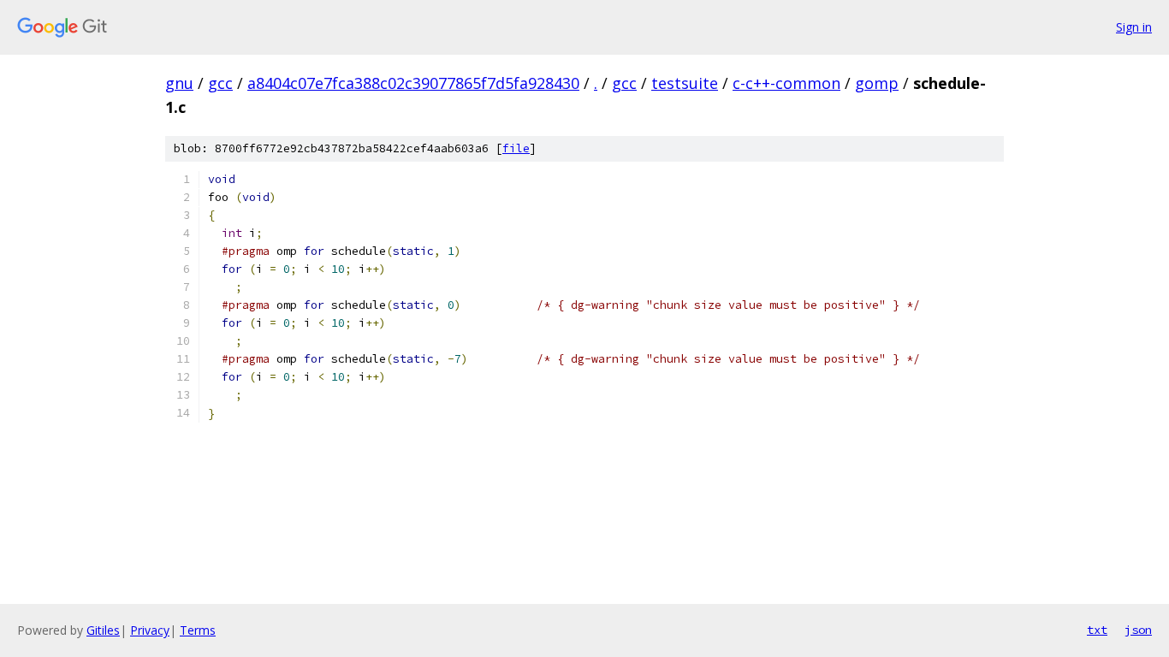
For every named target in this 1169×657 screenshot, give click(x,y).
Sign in (1134, 27)
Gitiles (103, 630)
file (516, 148)
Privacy (149, 630)
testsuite (684, 83)
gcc (220, 83)
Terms (198, 630)
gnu (179, 83)
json (1138, 629)
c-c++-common (786, 83)
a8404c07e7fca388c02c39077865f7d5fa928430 (413, 83)
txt (1097, 629)
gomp (877, 83)
